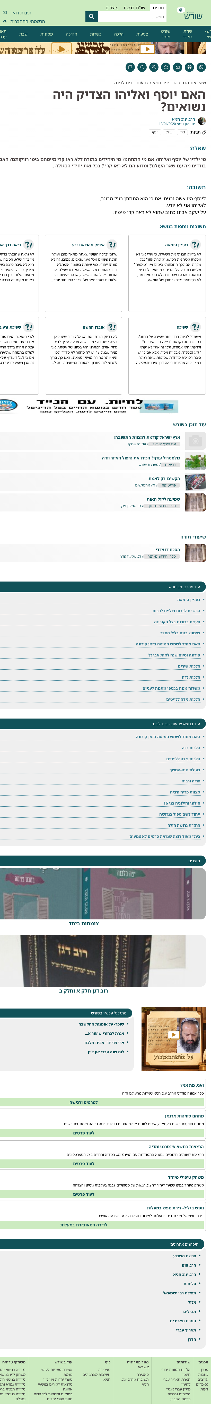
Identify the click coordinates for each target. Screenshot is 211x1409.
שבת (23, 34)
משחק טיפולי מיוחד (186, 1177)
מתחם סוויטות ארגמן (184, 1116)
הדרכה (71, 34)
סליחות (189, 1283)
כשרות (95, 34)
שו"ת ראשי (187, 34)
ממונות (46, 34)
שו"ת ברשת (134, 8)
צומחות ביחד (84, 923)
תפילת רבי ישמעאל (179, 1292)
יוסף (155, 132)
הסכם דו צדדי (168, 549)
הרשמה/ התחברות (27, 21)
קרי (182, 132)
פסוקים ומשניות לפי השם (53, 1393)
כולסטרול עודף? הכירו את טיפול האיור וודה (141, 458)
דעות (204, 1389)
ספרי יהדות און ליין (57, 1379)
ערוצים (203, 1379)
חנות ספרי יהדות (59, 1398)
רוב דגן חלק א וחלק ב (83, 990)
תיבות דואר (20, 13)
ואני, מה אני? (192, 1085)
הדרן (192, 1339)
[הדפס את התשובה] (189, 67)
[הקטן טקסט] (142, 67)
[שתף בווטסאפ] (201, 67)
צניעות (142, 34)
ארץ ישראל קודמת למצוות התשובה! (147, 437)
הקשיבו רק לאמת (164, 478)
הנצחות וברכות (179, 1393)
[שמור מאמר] (165, 67)
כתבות (203, 1374)
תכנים (158, 8)
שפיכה (182, 327)
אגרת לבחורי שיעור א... (104, 1033)
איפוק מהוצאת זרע (88, 244)
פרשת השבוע (184, 1255)
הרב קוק (189, 1265)
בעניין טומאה (176, 244)
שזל (169, 132)
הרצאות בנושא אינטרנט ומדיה (176, 1146)
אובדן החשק (93, 327)
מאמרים (202, 1384)
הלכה (119, 34)
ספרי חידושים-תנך (162, 506)
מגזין (204, 1369)
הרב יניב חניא (184, 1274)
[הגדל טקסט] (154, 67)
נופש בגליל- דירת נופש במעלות (175, 1208)
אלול (192, 1302)
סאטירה (143, 1374)
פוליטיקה (169, 485)
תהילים (189, 1311)
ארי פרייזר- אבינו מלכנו (104, 1042)
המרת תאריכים (183, 1320)
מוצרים (112, 8)
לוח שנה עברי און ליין (106, 1051)
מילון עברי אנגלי (178, 1389)
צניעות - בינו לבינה (131, 83)
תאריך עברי (186, 1330)
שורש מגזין (165, 34)
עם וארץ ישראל (164, 444)
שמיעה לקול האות (163, 499)
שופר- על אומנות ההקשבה (101, 1024)
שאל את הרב (194, 83)
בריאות (170, 465)
